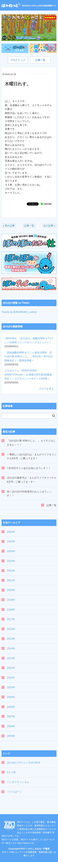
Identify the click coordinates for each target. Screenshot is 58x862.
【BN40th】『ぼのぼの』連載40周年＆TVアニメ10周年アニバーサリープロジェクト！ (28, 342)
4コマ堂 (11, 772)
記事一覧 (40, 60)
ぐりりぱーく (14, 791)
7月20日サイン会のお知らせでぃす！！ (29, 468)
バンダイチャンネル (18, 782)
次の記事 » (49, 225)
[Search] (53, 415)
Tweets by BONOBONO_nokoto (19, 312)
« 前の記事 (9, 225)
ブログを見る (46, 388)
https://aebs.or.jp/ (25, 843)
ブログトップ (17, 60)
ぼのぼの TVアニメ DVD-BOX (23, 762)
